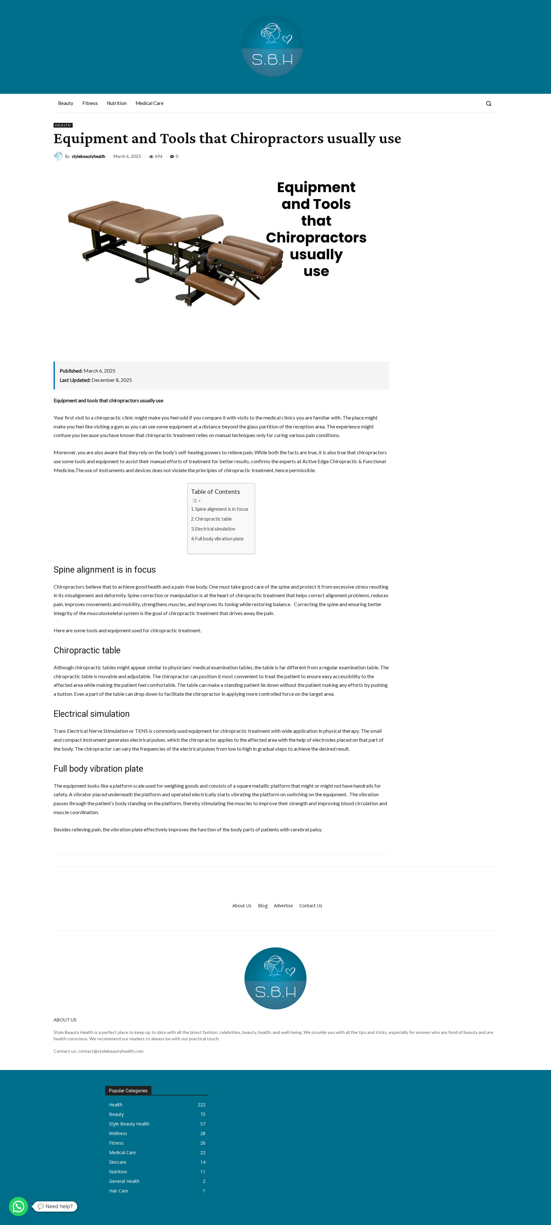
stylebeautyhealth (88, 156)
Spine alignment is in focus (221, 509)
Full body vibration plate (219, 538)
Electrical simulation (215, 528)
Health (63, 125)
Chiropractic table (213, 519)
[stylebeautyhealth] (59, 156)
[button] (488, 103)
